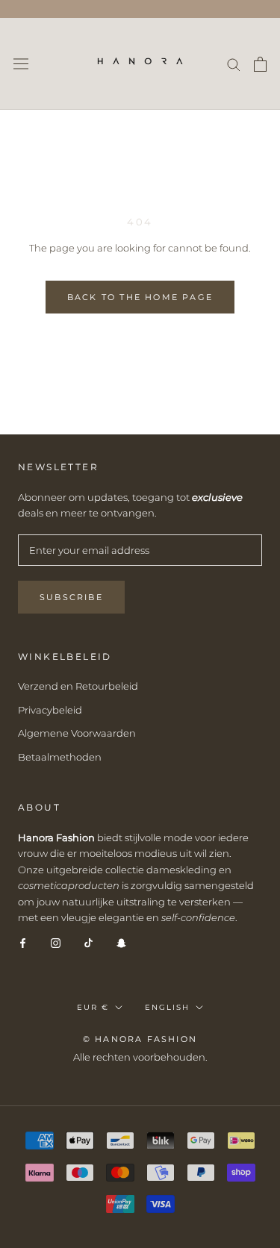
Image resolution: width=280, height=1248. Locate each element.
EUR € (93, 1007)
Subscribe (71, 597)
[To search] (233, 63)
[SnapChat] (121, 942)
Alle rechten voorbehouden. (140, 1057)
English (167, 1007)
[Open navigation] (20, 63)
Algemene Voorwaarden (77, 733)
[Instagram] (55, 942)
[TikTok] (88, 942)
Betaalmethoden (60, 757)
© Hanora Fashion (140, 1039)
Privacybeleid (50, 710)
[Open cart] (260, 64)
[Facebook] (23, 942)
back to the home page (140, 297)
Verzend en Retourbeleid (78, 686)
